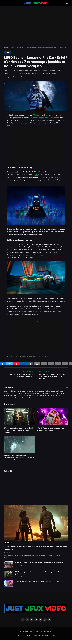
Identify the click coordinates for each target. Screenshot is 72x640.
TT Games (36, 115)
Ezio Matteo (8, 387)
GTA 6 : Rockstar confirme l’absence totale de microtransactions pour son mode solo (36, 548)
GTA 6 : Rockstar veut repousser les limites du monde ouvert (50, 429)
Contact (53, 635)
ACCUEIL (21, 635)
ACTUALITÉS (8, 542)
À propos (28, 635)
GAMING (12, 47)
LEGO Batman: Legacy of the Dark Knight (43, 118)
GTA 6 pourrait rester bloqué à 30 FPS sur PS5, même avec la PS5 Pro (39, 562)
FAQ (36, 174)
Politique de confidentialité (41, 635)
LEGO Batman (9, 356)
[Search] (67, 3)
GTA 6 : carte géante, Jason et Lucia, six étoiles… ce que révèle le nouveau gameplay (18, 430)
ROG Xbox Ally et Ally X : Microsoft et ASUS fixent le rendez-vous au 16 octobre (52, 376)
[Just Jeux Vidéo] (36, 3)
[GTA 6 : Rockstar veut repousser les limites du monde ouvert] (52, 416)
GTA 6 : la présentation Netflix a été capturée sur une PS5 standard (38, 581)
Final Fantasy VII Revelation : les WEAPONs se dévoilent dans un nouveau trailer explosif (19, 458)
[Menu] (5, 3)
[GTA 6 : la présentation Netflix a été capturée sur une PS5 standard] (8, 583)
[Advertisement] (36, 27)
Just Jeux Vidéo (34, 631)
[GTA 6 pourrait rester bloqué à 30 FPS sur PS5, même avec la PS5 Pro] (8, 564)
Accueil (6, 47)
